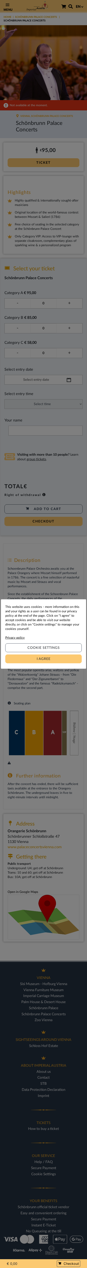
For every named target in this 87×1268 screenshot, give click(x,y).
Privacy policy (15, 637)
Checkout (71, 1263)
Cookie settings (43, 647)
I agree (43, 659)
